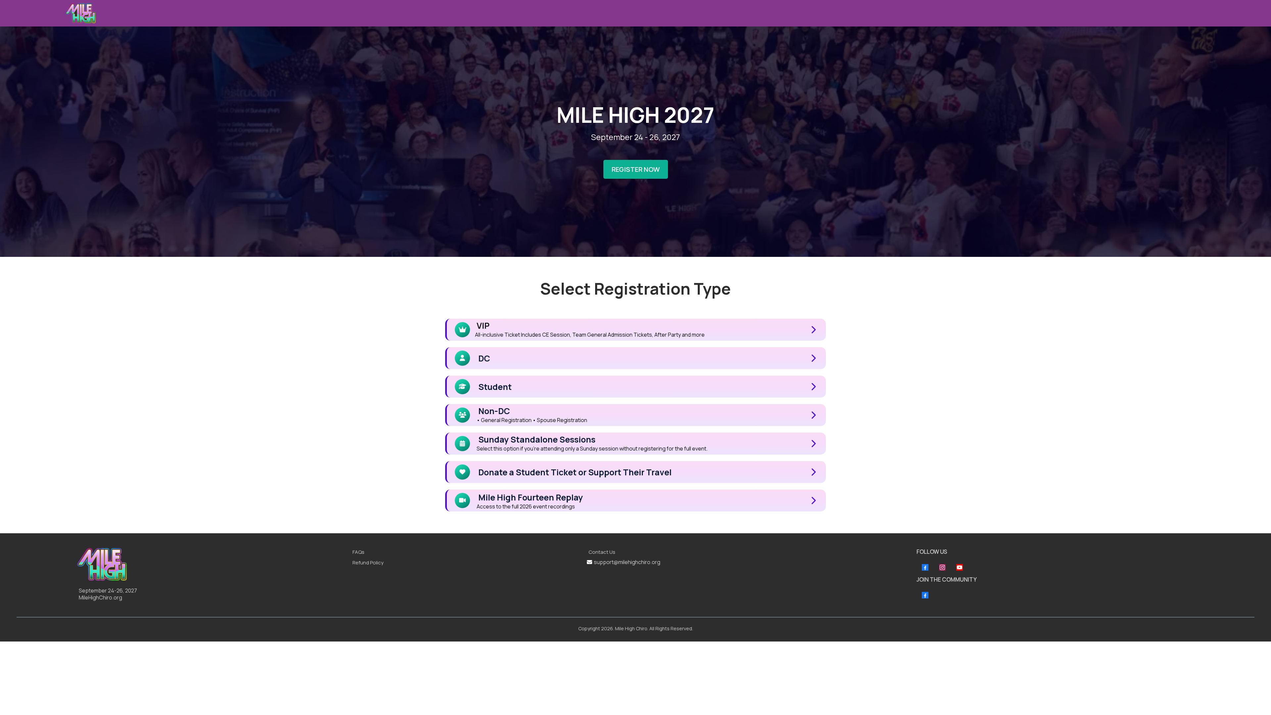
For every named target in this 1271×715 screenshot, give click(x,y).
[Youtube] (959, 567)
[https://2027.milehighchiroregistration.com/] (211, 564)
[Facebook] (925, 567)
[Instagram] (942, 567)
